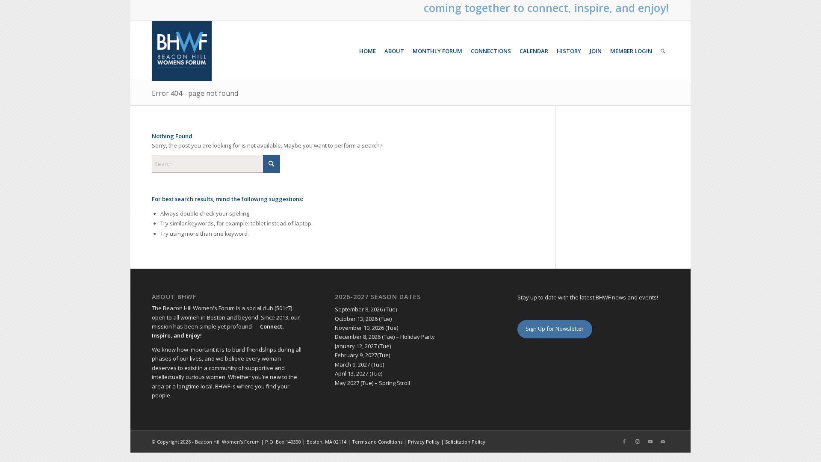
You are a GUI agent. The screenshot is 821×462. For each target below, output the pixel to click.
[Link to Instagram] (637, 441)
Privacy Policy (424, 441)
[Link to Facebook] (624, 441)
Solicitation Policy (465, 441)
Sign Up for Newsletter (555, 328)
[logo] (182, 51)
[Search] (662, 51)
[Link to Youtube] (650, 441)
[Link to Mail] (662, 441)
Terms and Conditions (377, 441)
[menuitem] (367, 51)
